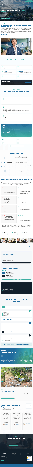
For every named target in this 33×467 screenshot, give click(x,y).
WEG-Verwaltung (10, 158)
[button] (25, 1)
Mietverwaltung (9, 162)
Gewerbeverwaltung (9, 166)
